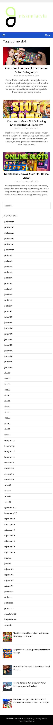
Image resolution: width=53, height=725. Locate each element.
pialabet (8, 255)
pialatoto (8, 591)
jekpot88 (8, 317)
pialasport (9, 221)
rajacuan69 (9, 518)
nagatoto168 (10, 614)
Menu (47, 35)
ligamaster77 (10, 507)
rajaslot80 (9, 569)
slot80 (7, 373)
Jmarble (8, 625)
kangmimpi (9, 440)
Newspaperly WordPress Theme (33, 719)
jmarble (7, 558)
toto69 (7, 485)
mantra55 (9, 462)
